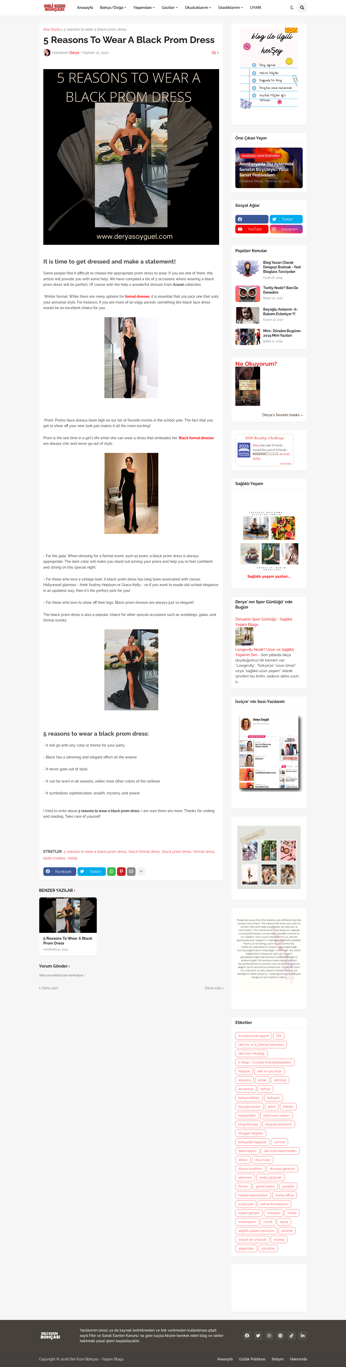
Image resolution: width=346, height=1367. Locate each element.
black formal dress (144, 852)
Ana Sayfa (51, 29)
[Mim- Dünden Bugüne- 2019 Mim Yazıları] (247, 337)
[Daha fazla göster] (141, 871)
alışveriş (244, 1080)
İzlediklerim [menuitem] (229, 7)
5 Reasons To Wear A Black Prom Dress (67, 941)
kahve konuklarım (274, 1204)
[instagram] (269, 1335)
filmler (243, 1186)
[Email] (131, 871)
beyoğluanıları (249, 1107)
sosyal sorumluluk (252, 1239)
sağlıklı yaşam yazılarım (256, 1231)
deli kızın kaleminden (280, 1151)
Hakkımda (298, 1359)
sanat (284, 1222)
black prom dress (176, 852)
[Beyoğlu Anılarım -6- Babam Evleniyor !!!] (247, 315)
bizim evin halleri (276, 1115)
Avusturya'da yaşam (253, 1036)
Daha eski (213, 988)
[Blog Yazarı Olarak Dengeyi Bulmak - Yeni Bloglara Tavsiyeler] (247, 268)
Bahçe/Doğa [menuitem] (111, 7)
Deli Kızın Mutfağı (251, 1053)
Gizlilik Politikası (252, 1359)
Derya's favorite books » (282, 415)
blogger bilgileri (250, 1133)
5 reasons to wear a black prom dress (95, 29)
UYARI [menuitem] (255, 7)
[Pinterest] (121, 871)
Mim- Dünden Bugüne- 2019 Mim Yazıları (282, 333)
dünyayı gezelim (282, 1169)
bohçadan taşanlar (252, 1142)
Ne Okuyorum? (256, 363)
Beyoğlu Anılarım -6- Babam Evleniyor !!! (280, 311)
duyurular (262, 1160)
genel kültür (265, 1186)
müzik (268, 1222)
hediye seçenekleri (253, 1195)
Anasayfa (225, 1359)
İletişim (278, 1359)
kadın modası (54, 858)
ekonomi (245, 1177)
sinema (287, 1231)
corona (279, 1142)
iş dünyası (245, 1204)
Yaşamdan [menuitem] (142, 7)
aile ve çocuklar (269, 1071)
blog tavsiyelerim (278, 1124)
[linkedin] (302, 1335)
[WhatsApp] (111, 871)
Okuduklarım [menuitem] (196, 7)
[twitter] (258, 1335)
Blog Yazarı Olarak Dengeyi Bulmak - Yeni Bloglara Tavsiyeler (282, 267)
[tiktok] (291, 1335)
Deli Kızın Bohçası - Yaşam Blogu (96, 1359)
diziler (243, 1160)
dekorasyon (247, 1151)
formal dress (204, 852)
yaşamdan (246, 1248)
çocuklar (268, 1248)
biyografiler (247, 1115)
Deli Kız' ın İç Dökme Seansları (261, 1045)
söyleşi (279, 1239)
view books (285, 463)
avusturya (245, 1089)
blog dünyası (248, 1124)
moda (72, 858)
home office (284, 1195)
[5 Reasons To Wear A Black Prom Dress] (68, 915)
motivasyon (247, 1222)
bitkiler (288, 1107)
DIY (278, 1036)
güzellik (288, 1186)
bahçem (273, 1098)
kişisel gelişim (249, 1213)
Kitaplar (244, 1071)
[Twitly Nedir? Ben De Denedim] (247, 294)
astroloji (280, 1080)
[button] (291, 8)
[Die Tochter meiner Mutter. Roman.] (247, 404)
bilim (272, 1107)
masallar (273, 1213)
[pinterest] (280, 1335)
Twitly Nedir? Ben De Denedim (280, 290)
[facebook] (251, 219)
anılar (262, 1080)
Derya (256, 445)
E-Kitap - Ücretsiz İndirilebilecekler (265, 1062)
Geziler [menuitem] (168, 7)
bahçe (265, 1089)
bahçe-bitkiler (249, 1098)
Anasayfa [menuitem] (85, 7)
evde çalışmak (270, 1177)
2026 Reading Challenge (264, 437)
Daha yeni (50, 988)
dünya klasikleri (250, 1169)
